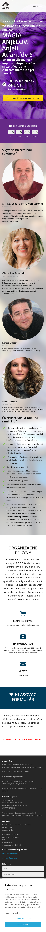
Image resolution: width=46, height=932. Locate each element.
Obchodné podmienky (10, 858)
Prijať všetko (23, 924)
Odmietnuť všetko (23, 918)
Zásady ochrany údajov (10, 853)
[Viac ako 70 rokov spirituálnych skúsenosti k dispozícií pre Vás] (5, 6)
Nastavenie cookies (13, 913)
